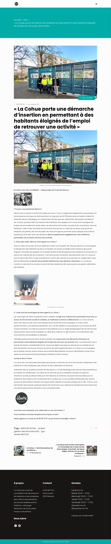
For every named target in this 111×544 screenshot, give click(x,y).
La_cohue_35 (33, 104)
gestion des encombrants (26, 431)
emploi (41, 428)
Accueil (17, 19)
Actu (25, 19)
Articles (89, 98)
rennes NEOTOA (21, 434)
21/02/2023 (20, 104)
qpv (43, 431)
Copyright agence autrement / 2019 (55, 542)
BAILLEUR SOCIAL (28, 428)
